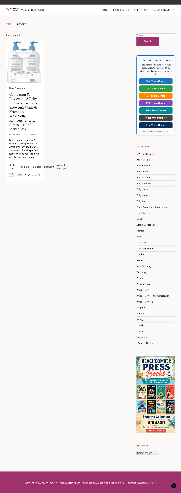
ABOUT (28, 483)
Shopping (141, 307)
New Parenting (17, 88)
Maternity (141, 242)
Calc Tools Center (156, 88)
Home (104, 10)
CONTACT (53, 483)
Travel (139, 325)
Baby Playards (143, 177)
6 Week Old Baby (145, 154)
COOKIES (63, 483)
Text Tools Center (156, 81)
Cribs (139, 218)
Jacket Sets (13, 167)
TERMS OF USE (117, 483)
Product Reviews (144, 301)
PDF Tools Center (156, 103)
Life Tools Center (156, 125)
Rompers (36, 166)
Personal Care (143, 284)
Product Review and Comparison (152, 295)
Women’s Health (162, 10)
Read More (12, 175)
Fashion (140, 230)
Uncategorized (143, 337)
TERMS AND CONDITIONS (99, 483)
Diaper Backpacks (145, 224)
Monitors (141, 254)
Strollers (140, 313)
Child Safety (142, 213)
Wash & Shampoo (62, 167)
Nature (139, 260)
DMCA (70, 483)
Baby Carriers (143, 165)
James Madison (32, 135)
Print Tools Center (156, 110)
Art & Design (143, 159)
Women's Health (144, 343)
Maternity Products (146, 248)
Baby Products (143, 183)
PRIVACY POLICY (81, 483)
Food (139, 236)
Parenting (139, 10)
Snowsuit (49, 166)
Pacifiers (24, 166)
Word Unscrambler (156, 117)
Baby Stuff (120, 10)
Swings (140, 319)
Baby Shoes (142, 189)
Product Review (144, 290)
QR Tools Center (156, 96)
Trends (139, 331)
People (139, 278)
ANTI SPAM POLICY (40, 483)
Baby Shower (143, 195)
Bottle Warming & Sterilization (152, 207)
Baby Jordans (143, 171)
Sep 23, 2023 (14, 135)
